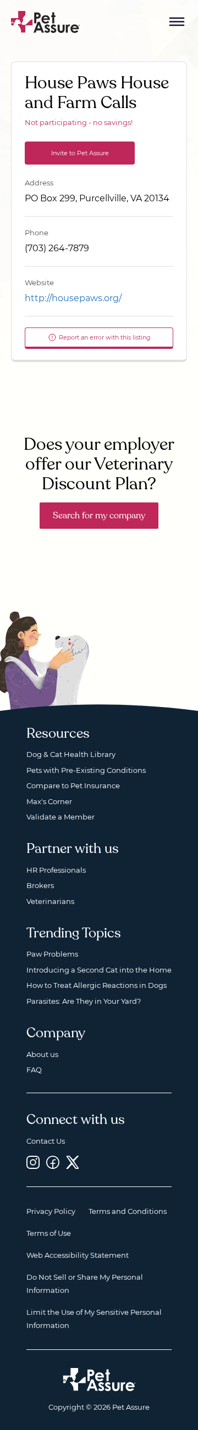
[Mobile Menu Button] (177, 22)
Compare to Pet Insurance (73, 785)
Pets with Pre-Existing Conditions (86, 770)
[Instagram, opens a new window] (33, 1162)
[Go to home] (45, 21)
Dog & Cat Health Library (71, 754)
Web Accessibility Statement (77, 1255)
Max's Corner (49, 801)
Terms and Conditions (128, 1211)
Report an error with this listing (105, 337)
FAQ (34, 1069)
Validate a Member (60, 816)
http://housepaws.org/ (73, 298)
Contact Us (45, 1141)
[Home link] (99, 1379)
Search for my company (99, 516)
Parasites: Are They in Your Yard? (83, 1001)
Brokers (40, 885)
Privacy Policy (50, 1211)
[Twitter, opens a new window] (72, 1162)
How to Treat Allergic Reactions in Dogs (96, 985)
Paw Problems (52, 953)
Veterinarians (50, 901)
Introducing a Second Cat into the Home (99, 969)
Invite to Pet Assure (80, 153)
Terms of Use (48, 1233)
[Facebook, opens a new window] (52, 1162)
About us (42, 1054)
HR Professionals (56, 870)
